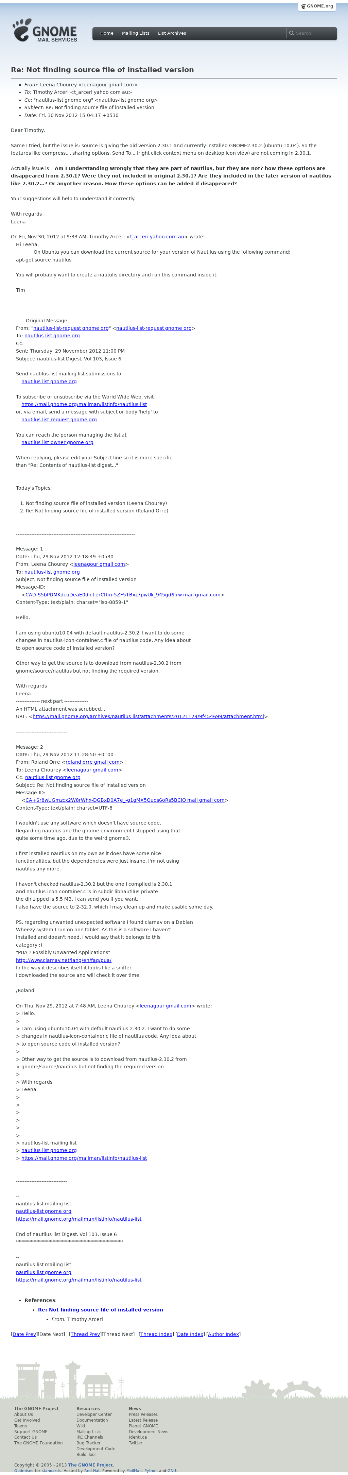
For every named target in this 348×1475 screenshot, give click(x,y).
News (135, 1408)
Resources (88, 1408)
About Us (23, 1414)
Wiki (80, 1426)
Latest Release (143, 1420)
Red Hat (92, 1471)
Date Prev (24, 1334)
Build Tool (85, 1454)
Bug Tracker (88, 1443)
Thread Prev (85, 1334)
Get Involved (27, 1420)
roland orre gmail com (93, 762)
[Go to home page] (55, 43)
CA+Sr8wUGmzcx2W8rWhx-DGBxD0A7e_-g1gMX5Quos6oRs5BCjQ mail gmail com (125, 800)
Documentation (92, 1420)
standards (51, 1471)
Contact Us (25, 1437)
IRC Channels (89, 1437)
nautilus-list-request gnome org (71, 328)
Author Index (223, 1334)
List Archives (172, 33)
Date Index (190, 1334)
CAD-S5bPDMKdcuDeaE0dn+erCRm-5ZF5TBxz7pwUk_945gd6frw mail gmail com (123, 594)
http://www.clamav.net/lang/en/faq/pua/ (63, 960)
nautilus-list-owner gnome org (57, 442)
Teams (20, 1426)
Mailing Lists (136, 33)
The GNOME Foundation (38, 1443)
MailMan (134, 1471)
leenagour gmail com (99, 564)
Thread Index (156, 1334)
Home (107, 33)
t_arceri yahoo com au (157, 236)
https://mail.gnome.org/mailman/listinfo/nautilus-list (84, 404)
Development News (148, 1431)
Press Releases (143, 1414)
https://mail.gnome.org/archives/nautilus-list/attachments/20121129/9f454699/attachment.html (148, 716)
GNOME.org (320, 6)
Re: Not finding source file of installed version (100, 1309)
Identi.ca (138, 1437)
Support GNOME (31, 1431)
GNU (172, 1471)
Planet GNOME (143, 1426)
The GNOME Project (36, 1408)
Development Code (95, 1448)
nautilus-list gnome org (52, 335)
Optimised (24, 1471)
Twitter (135, 1443)
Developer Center (94, 1414)
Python (151, 1471)
